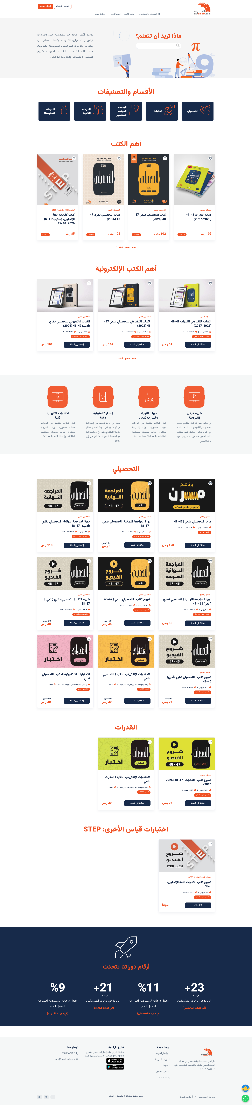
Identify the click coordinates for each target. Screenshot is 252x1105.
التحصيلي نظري (114, 210)
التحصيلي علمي (160, 210)
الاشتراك (198, 905)
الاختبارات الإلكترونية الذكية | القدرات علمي (127, 779)
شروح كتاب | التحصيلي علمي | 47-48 (127, 599)
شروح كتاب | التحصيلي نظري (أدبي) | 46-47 (188, 679)
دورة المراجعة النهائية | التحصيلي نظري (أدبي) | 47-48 (66, 523)
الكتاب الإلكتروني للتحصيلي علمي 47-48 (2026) (127, 323)
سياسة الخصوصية (206, 1097)
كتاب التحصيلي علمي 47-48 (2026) (150, 216)
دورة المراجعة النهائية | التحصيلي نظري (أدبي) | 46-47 (187, 601)
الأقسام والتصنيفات (148, 14)
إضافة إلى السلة (198, 344)
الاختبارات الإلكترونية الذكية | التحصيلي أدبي (66, 676)
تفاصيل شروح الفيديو (142, 610)
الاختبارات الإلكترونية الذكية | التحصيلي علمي (126, 676)
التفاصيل (182, 234)
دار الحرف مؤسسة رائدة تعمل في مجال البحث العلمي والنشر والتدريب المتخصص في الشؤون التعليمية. (194, 1065)
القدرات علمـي (205, 210)
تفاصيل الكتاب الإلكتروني (202, 336)
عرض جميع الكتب (127, 247)
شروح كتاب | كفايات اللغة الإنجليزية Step (189, 884)
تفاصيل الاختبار (144, 689)
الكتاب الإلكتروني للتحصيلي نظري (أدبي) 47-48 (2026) (69, 323)
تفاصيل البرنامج (205, 532)
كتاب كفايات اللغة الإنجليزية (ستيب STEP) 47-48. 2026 (59, 219)
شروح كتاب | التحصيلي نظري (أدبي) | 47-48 (67, 601)
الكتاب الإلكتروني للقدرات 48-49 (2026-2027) (191, 323)
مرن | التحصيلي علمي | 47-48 (192, 521)
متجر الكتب (129, 14)
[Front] (206, 1052)
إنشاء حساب (45, 6)
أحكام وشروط (186, 1097)
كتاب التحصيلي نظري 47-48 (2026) (104, 216)
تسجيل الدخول (62, 6)
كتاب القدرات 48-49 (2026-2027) (198, 216)
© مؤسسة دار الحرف (117, 1096)
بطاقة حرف (100, 14)
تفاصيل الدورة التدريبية (141, 536)
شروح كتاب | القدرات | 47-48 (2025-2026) (187, 782)
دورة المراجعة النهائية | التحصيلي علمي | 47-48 (126, 523)
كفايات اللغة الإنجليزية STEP (63, 210)
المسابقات (115, 14)
